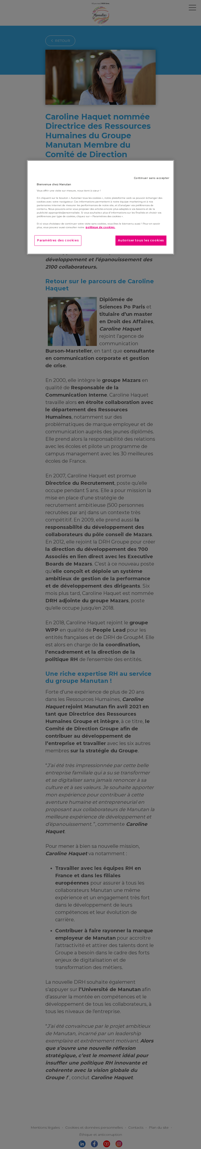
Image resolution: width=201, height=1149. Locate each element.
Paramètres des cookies (58, 240)
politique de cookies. (100, 227)
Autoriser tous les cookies (141, 240)
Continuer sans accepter (151, 178)
